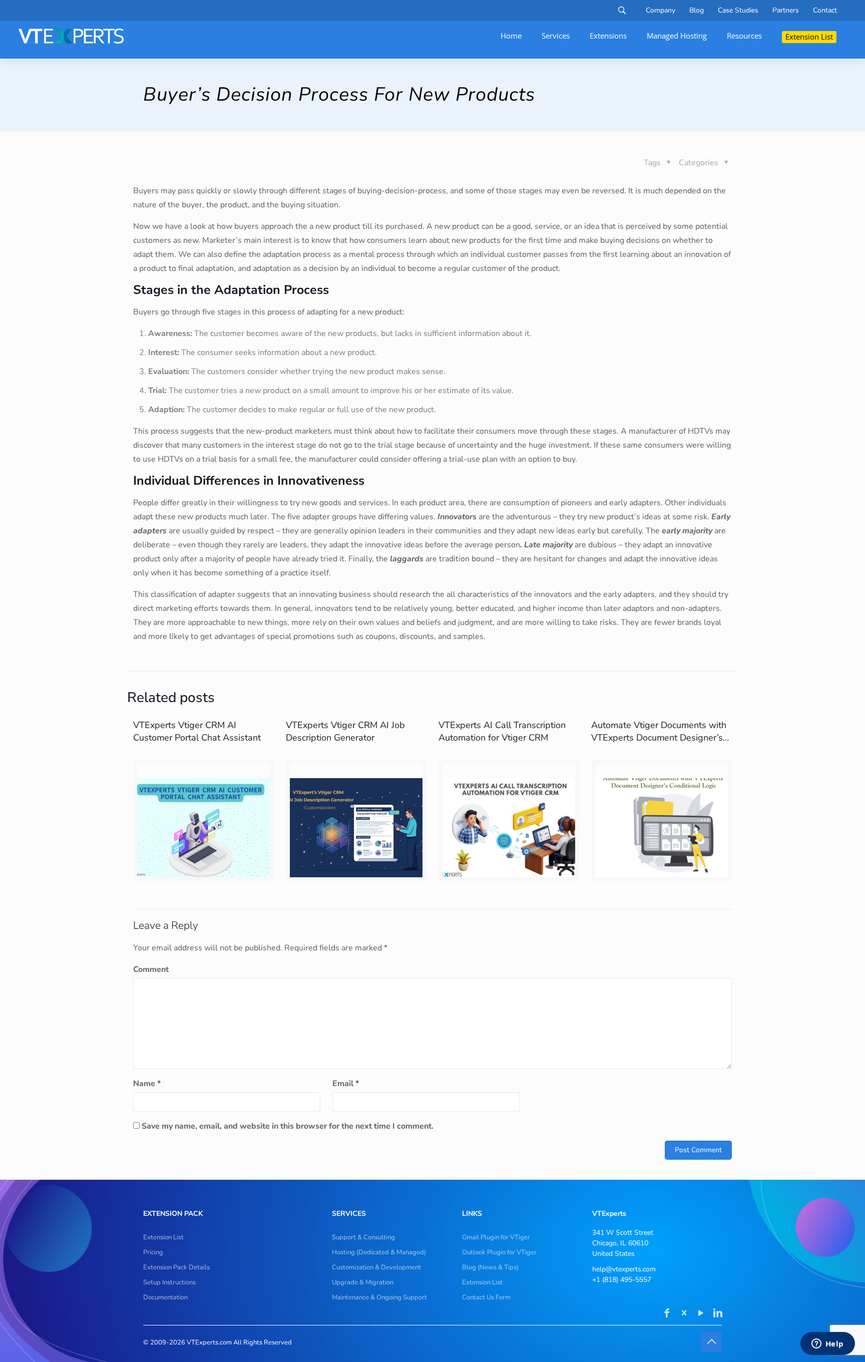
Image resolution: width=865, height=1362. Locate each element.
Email (345, 1083)
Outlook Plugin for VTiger (499, 1252)
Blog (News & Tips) (490, 1267)
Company (660, 11)
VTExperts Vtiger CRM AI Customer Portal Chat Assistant (197, 731)
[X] (684, 1314)
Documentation (165, 1297)
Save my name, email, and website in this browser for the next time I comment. (288, 1126)
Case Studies (738, 11)
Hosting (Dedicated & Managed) (379, 1252)
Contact (825, 11)
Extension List (163, 1237)
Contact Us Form (486, 1297)
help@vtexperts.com (624, 1269)
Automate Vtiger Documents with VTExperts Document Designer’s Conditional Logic (658, 737)
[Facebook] (667, 1314)
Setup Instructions (169, 1282)
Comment (151, 969)
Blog (696, 11)
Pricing (153, 1252)
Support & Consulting (363, 1237)
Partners (785, 11)
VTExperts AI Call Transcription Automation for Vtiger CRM (502, 731)
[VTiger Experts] (71, 36)
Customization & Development (376, 1267)
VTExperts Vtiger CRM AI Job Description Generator (345, 731)
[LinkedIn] (718, 1314)
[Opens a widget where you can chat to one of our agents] (827, 1344)
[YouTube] (701, 1314)
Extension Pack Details (176, 1267)
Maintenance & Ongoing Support (379, 1297)
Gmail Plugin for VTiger (496, 1237)
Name (147, 1083)
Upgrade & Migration (362, 1282)
